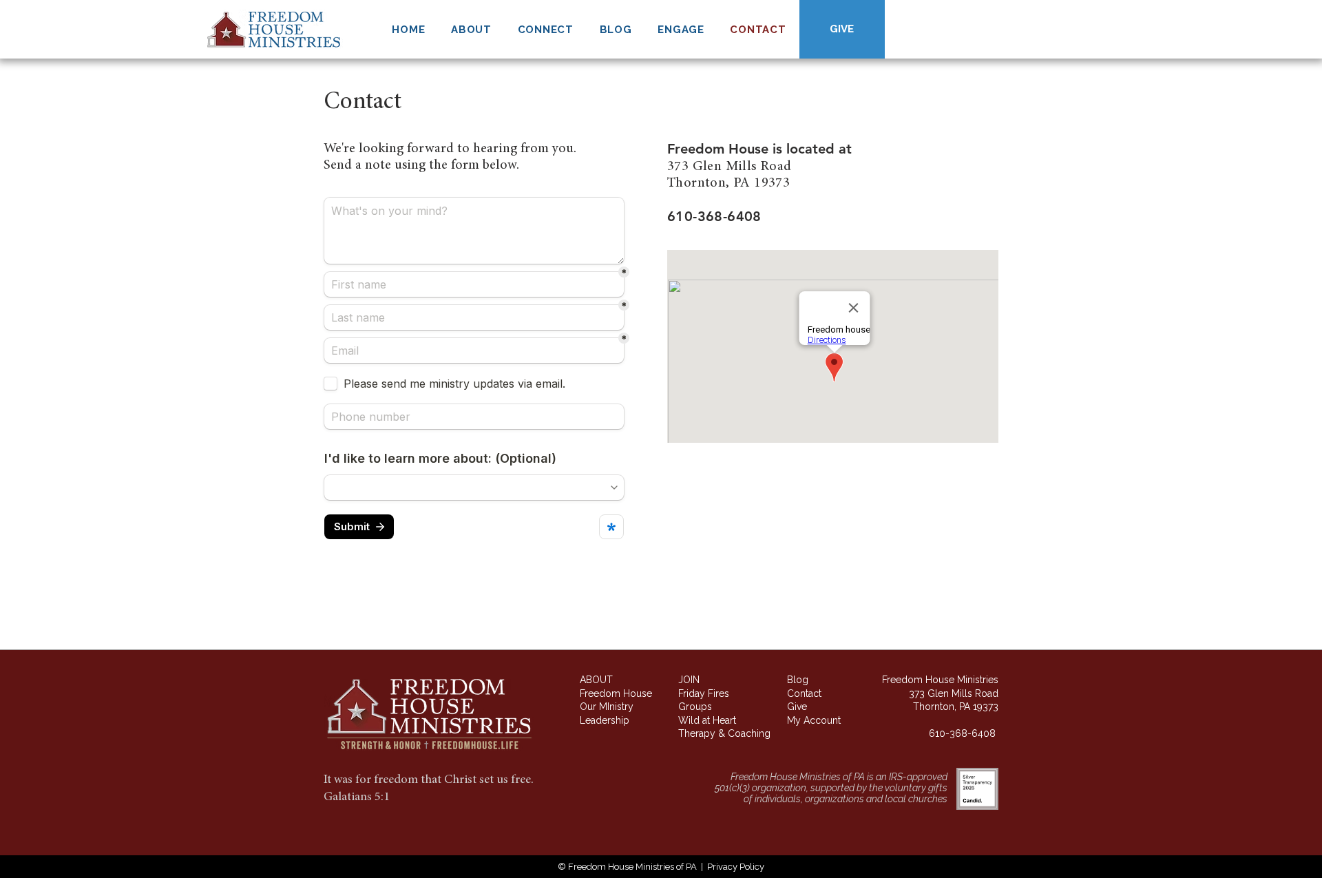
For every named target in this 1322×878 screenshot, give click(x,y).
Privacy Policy (735, 866)
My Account (814, 720)
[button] (471, 29)
